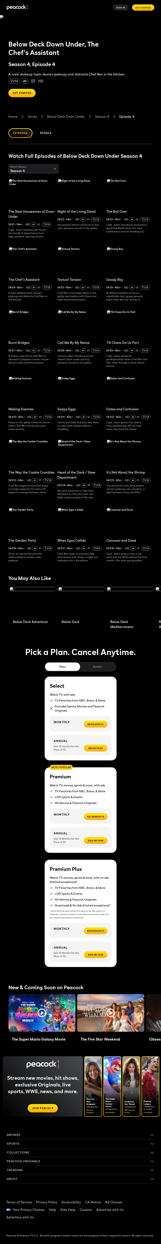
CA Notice (93, 1202)
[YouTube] (137, 1209)
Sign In (121, 7)
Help (52, 1210)
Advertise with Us (110, 1210)
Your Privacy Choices (29, 1209)
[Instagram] (147, 1209)
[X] (137, 1221)
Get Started (143, 7)
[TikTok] (147, 1197)
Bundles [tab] (97, 666)
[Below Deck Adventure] (33, 602)
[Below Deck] (81, 602)
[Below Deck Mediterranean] (130, 602)
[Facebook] (137, 1197)
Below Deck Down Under (66, 116)
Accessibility (71, 1202)
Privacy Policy (46, 1202)
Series (32, 116)
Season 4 (102, 116)
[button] (41, 1013)
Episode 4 (126, 116)
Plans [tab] (62, 666)
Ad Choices (113, 1202)
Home (13, 116)
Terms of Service (19, 1202)
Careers (86, 1210)
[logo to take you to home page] (17, 7)
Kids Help (67, 1210)
